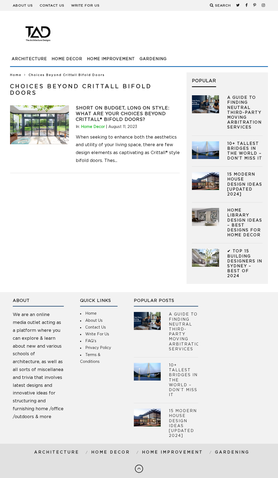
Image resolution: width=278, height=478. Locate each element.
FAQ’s (90, 341)
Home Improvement (111, 59)
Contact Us (52, 5)
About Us (23, 5)
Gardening (153, 59)
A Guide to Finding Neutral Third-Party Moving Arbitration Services (244, 112)
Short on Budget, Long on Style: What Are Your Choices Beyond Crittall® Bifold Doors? (122, 114)
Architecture (29, 59)
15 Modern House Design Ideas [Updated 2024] (244, 184)
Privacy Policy (98, 348)
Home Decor (67, 59)
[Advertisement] (169, 36)
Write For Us (85, 5)
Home (15, 74)
